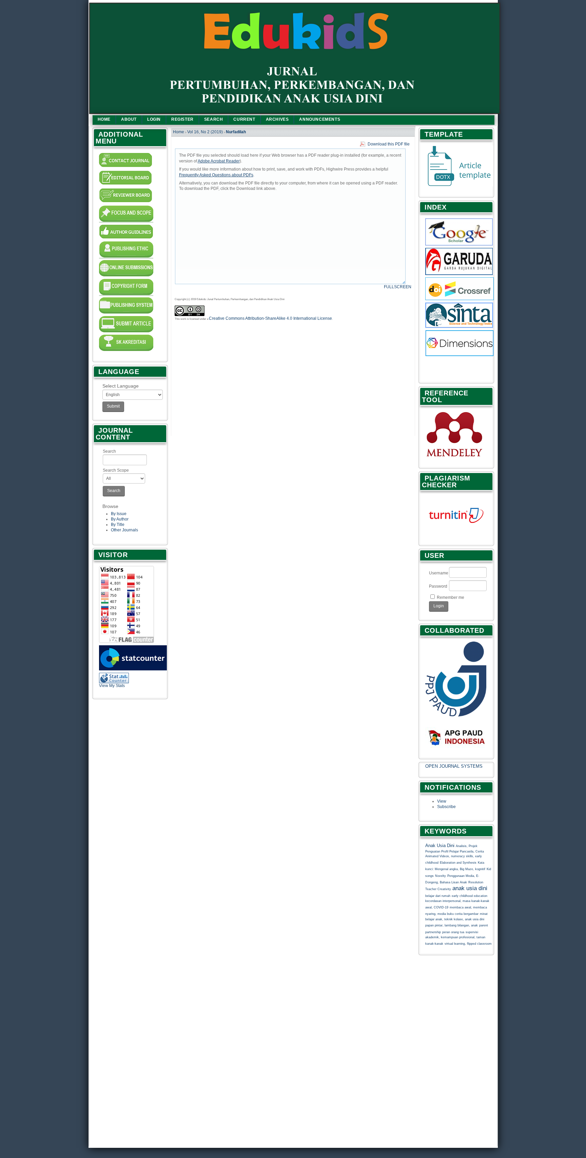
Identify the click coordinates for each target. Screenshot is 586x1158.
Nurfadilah (236, 132)
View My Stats (112, 685)
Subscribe (446, 806)
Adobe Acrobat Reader (219, 161)
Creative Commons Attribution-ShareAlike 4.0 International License (270, 318)
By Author (120, 519)
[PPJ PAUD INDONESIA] (455, 715)
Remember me (450, 597)
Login (154, 119)
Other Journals (124, 530)
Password (438, 586)
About (129, 119)
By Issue (118, 513)
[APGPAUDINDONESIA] (457, 746)
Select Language (120, 386)
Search (109, 451)
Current (244, 119)
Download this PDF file (389, 144)
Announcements (319, 119)
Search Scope (116, 470)
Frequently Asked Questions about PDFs (216, 175)
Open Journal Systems (454, 766)
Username (438, 573)
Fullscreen (397, 286)
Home (104, 119)
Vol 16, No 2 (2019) (205, 132)
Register (182, 119)
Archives (277, 119)
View (441, 801)
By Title (117, 524)
